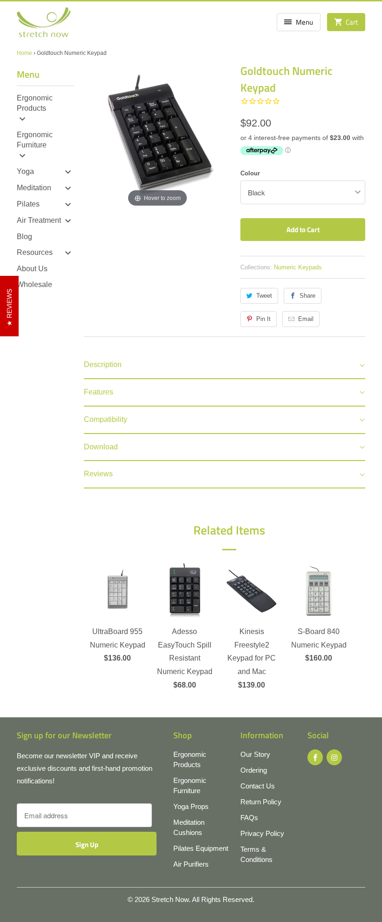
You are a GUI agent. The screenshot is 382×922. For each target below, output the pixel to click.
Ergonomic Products (35, 103)
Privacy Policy (262, 833)
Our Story (255, 754)
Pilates (28, 204)
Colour (250, 173)
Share (307, 295)
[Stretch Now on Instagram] (334, 757)
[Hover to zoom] (157, 135)
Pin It (263, 318)
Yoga (25, 171)
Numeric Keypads (298, 267)
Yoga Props (191, 806)
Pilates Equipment (200, 848)
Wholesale (34, 284)
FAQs (249, 818)
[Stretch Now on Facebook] (315, 757)
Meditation (34, 188)
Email (306, 318)
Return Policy (260, 802)
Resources (35, 252)
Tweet (264, 295)
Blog (24, 237)
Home (24, 53)
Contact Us (257, 786)
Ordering (253, 770)
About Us (32, 269)
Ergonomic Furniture (35, 140)
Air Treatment (39, 220)
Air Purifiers (191, 864)
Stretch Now (170, 899)
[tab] (224, 365)
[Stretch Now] (43, 25)
